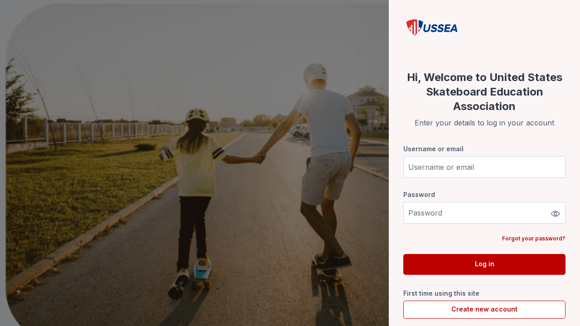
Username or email (433, 149)
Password (419, 194)
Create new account (484, 309)
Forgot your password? (534, 238)
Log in (484, 264)
